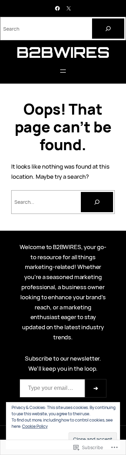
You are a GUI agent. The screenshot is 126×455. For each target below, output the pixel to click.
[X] (68, 8)
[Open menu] (63, 71)
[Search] (108, 28)
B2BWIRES (63, 52)
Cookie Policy (35, 426)
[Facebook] (57, 8)
